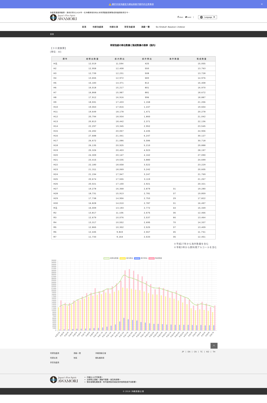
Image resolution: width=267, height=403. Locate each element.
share (181, 17)
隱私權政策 (99, 358)
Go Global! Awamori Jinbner (170, 27)
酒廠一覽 (145, 27)
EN (189, 352)
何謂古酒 (114, 27)
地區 (75, 358)
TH (214, 352)
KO (207, 352)
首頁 (84, 27)
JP (183, 352)
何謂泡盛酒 (98, 27)
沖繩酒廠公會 (100, 353)
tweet (189, 17)
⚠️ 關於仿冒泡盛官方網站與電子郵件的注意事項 (131, 4)
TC (201, 352)
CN (195, 352)
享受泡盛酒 (129, 27)
